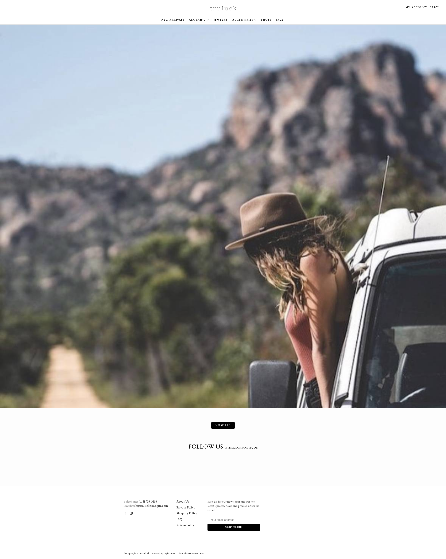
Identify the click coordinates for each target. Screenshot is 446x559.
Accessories (242, 19)
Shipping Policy (186, 513)
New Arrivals (172, 19)
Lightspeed (169, 553)
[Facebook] (125, 513)
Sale (279, 19)
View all (223, 425)
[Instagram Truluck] (131, 513)
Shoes (266, 19)
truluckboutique (241, 448)
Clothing (197, 19)
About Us (182, 502)
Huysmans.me (195, 553)
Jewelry (221, 19)
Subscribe (233, 527)
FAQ (179, 519)
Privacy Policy (185, 508)
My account (416, 7)
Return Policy (185, 525)
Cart (434, 7)
